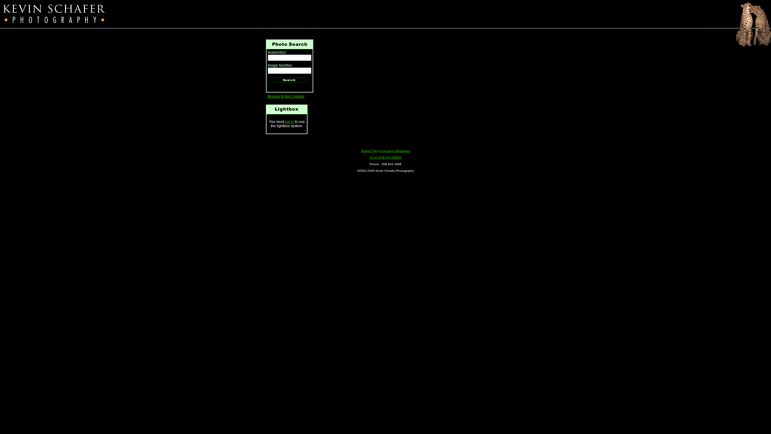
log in (289, 122)
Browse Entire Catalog (286, 96)
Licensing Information (395, 151)
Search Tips (369, 151)
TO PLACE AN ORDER (385, 157)
